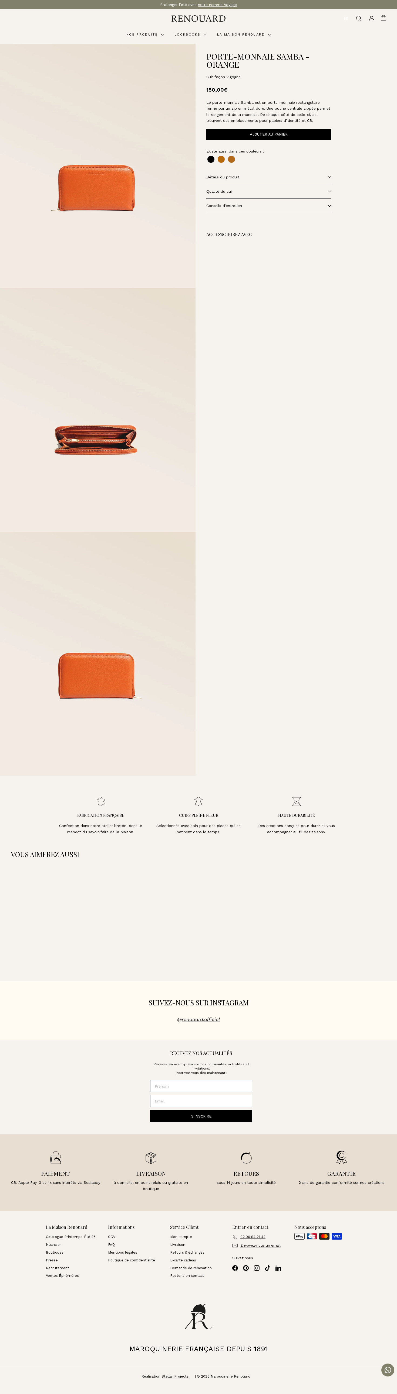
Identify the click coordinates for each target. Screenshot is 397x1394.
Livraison (177, 1245)
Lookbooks (188, 34)
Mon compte (181, 1237)
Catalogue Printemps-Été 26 (71, 1237)
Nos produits (143, 34)
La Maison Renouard (242, 34)
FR (346, 18)
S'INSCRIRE (201, 1116)
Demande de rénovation (191, 1268)
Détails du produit (222, 177)
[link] (246, 269)
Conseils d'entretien (224, 205)
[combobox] (346, 18)
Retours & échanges (187, 1252)
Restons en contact (187, 1276)
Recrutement (57, 1268)
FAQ (111, 1245)
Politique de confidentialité (131, 1260)
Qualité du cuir (219, 191)
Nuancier (53, 1245)
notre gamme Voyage (217, 4)
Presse (52, 1260)
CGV (111, 1237)
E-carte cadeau (183, 1260)
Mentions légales (122, 1252)
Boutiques (54, 1252)
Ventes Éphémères (62, 1276)
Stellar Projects (175, 1376)
